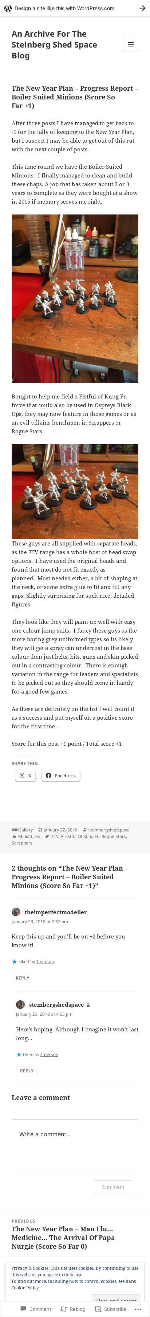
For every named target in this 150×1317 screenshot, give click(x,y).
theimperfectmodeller (56, 912)
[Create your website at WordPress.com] (75, 8)
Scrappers (22, 843)
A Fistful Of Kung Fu (79, 836)
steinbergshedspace (109, 830)
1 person (45, 961)
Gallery (25, 830)
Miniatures (29, 836)
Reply (22, 978)
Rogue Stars (114, 836)
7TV (54, 836)
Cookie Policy (25, 1288)
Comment (113, 1187)
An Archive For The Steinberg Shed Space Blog (54, 44)
